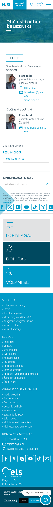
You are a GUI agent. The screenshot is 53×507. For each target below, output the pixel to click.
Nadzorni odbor (12, 357)
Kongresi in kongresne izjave (18, 321)
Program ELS (8, 480)
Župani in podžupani (14, 377)
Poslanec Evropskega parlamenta (21, 373)
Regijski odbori (12, 152)
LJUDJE (14, 58)
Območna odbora (13, 159)
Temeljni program (13, 313)
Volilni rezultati (11, 325)
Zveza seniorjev (12, 398)
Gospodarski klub (13, 406)
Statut (7, 309)
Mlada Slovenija (12, 394)
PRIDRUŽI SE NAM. (19, 4)
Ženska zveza (11, 402)
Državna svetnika (12, 370)
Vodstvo (8, 345)
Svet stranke (10, 353)
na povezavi (7, 202)
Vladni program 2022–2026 (18, 317)
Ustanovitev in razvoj (14, 305)
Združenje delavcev (13, 414)
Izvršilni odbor (11, 349)
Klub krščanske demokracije (18, 426)
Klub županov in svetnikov (17, 422)
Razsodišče (9, 361)
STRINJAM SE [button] (36, 500)
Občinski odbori (13, 145)
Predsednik (9, 341)
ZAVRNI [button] (23, 500)
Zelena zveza (10, 418)
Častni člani (10, 382)
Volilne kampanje (12, 329)
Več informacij (10, 500)
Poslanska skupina (13, 365)
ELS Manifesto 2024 (12, 484)
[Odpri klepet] (45, 499)
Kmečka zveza (11, 410)
